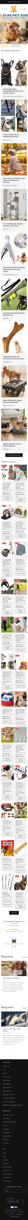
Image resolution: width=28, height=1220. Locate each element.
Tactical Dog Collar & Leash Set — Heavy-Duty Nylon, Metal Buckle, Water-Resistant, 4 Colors (7, 675)
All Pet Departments (14, 455)
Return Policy (6, 1080)
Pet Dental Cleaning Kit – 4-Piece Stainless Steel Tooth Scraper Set (7, 895)
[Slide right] (17, 1000)
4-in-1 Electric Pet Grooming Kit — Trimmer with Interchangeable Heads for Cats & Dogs (20, 748)
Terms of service (10, 1214)
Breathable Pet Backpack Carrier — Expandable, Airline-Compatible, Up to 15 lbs (20, 562)
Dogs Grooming (7, 1136)
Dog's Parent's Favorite (9, 1122)
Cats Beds (6, 1143)
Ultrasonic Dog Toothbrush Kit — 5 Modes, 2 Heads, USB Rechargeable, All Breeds (20, 674)
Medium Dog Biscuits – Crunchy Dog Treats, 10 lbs (7, 859)
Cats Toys (6, 1139)
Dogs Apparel (7, 1132)
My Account (6, 1066)
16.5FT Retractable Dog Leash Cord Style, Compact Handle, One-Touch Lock (20, 599)
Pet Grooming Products (10, 274)
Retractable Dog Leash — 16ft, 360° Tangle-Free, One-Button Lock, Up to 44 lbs (20, 712)
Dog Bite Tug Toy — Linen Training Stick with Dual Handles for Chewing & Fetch (7, 748)
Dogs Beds (6, 1129)
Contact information (14, 1216)
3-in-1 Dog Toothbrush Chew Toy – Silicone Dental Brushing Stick (20, 861)
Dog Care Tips (7, 1170)
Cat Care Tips (7, 1177)
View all (14, 912)
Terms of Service (7, 1087)
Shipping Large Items (9, 1098)
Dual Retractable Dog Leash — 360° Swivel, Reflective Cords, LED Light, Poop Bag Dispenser (20, 638)
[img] (14, 924)
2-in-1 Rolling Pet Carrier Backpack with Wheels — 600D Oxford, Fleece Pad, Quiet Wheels (7, 562)
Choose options (7, 498)
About (4, 1153)
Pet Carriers (6, 140)
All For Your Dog (7, 1167)
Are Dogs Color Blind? (11, 978)
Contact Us (6, 1163)
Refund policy (12, 1211)
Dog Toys (6, 318)
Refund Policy (7, 1084)
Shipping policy (19, 1214)
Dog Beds (6, 449)
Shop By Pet (6, 1118)
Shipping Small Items (9, 1094)
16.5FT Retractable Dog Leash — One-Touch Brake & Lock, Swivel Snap (7, 636)
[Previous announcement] (3, 2)
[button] (3, 9)
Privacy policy (20, 1211)
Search (5, 1073)
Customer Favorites (8, 1115)
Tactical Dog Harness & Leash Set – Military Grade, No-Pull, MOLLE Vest (20, 895)
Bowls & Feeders (8, 405)
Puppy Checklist (7, 1174)
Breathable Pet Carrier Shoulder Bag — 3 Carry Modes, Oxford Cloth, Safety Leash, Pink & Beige (20, 525)
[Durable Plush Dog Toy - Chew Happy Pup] (14, 941)
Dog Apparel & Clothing (10, 185)
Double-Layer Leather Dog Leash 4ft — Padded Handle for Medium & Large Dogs (20, 785)
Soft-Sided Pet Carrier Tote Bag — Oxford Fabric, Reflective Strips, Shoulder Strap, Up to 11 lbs (7, 525)
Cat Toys (5, 229)
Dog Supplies (7, 362)
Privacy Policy (7, 1077)
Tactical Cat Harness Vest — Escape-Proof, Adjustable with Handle (19, 823)
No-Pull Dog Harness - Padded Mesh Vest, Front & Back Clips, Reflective (7, 599)
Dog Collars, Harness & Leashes (12, 96)
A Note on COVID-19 (8, 1101)
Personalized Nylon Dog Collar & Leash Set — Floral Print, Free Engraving (7, 784)
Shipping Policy (7, 1091)
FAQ (4, 1156)
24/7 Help (5, 1160)
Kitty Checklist (7, 1181)
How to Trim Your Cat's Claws (12, 1030)
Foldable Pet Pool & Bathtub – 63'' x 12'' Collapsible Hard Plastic (7, 711)
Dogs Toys (6, 1125)
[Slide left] (10, 1000)
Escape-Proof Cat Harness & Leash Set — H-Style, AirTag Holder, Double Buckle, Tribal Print (7, 486)
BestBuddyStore (13, 1209)
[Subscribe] (23, 1191)
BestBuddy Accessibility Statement (12, 1105)
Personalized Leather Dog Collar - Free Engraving (7, 822)
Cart (4, 1070)
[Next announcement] (25, 2)
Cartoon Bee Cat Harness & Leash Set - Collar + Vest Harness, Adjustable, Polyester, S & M (20, 486)
